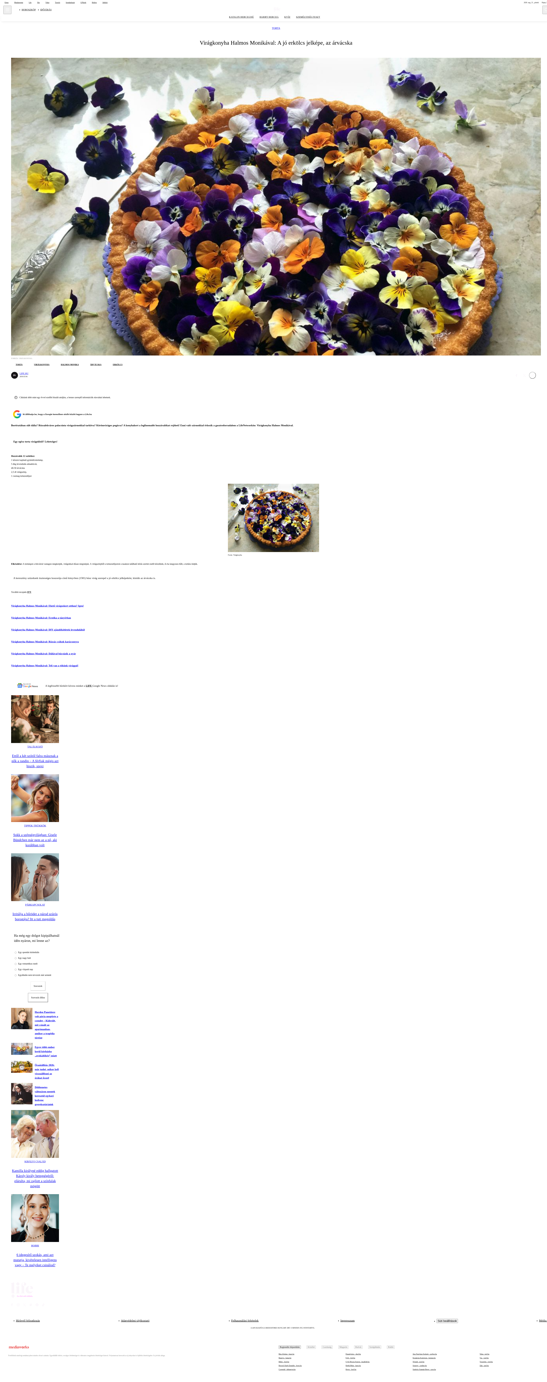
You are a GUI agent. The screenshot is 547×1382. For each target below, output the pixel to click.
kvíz (287, 17)
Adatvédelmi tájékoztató (135, 1320)
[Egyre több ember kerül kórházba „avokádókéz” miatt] (21, 1049)
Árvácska (95, 365)
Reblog (94, 3)
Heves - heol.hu (351, 1369)
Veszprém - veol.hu (486, 1362)
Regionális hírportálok (290, 1347)
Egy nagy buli (24, 958)
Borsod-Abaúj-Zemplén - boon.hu (290, 1366)
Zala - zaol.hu (484, 1366)
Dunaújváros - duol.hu (353, 1354)
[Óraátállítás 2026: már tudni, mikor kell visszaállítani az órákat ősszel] (21, 1067)
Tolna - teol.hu (484, 1354)
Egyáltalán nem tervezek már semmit (34, 975)
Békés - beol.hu (284, 1362)
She (38, 3)
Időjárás (46, 10)
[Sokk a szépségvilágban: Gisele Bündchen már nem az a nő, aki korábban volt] (35, 798)
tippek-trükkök (35, 825)
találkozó (35, 746)
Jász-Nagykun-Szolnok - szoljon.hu (425, 1354)
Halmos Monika (70, 365)
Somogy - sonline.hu (420, 1366)
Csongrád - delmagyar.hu (287, 1369)
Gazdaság (327, 1347)
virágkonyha (41, 365)
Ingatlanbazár (70, 3)
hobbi (35, 1245)
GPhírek (83, 3)
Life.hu (24, 373)
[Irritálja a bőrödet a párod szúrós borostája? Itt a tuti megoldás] (35, 877)
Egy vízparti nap (25, 969)
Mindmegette (18, 3)
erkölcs (118, 365)
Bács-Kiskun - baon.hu (286, 1354)
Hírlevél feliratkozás (28, 1320)
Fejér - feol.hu (350, 1358)
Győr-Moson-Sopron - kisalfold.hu (358, 1362)
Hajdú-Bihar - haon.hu (353, 1366)
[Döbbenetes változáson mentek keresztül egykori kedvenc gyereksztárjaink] (21, 1093)
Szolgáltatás (374, 1347)
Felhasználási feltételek (245, 1320)
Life (30, 3)
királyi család (35, 1161)
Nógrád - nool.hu (418, 1362)
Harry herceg (269, 17)
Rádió (390, 1347)
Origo (7, 3)
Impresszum (347, 1320)
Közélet (311, 1347)
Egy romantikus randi (27, 963)
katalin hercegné (241, 17)
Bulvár (358, 1347)
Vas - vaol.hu (484, 1358)
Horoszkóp (29, 10)
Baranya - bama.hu (285, 1358)
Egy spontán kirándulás (28, 952)
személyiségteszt (308, 17)
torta (276, 28)
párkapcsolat (35, 904)
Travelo (57, 3)
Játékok (105, 3)
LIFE (89, 685)
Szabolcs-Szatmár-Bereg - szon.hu (424, 1369)
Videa (47, 3)
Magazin (343, 1347)
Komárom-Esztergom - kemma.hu (424, 1358)
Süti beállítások (447, 1321)
